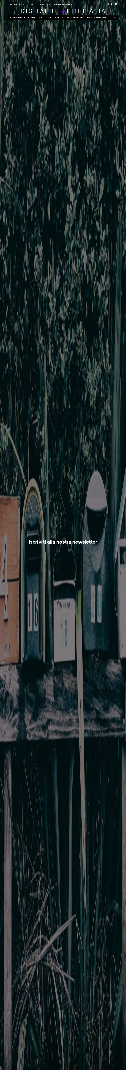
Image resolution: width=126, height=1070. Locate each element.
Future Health (17, 17)
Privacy (41, 4)
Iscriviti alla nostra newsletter (60, 4)
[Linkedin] (112, 4)
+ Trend (32, 17)
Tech (48, 17)
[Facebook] (108, 4)
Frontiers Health (96, 17)
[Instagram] (116, 4)
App (41, 17)
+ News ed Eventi (75, 17)
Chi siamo (12, 4)
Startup (59, 17)
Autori (22, 4)
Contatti (31, 4)
